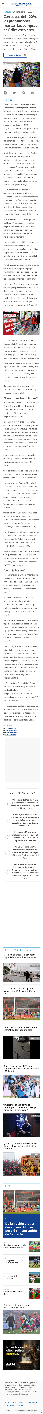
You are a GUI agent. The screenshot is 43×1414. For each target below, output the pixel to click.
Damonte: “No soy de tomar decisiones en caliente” (17, 1306)
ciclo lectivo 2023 (11, 731)
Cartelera (21, 1402)
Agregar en (16, 55)
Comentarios (9, 100)
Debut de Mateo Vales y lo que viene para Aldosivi (14, 1246)
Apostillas (7, 1242)
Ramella (35, 1116)
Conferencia (33, 1312)
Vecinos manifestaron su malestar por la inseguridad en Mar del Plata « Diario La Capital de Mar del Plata (22, 836)
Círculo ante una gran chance (12, 1292)
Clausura (8, 1219)
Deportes (34, 1077)
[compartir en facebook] (7, 93)
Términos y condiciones (14, 1405)
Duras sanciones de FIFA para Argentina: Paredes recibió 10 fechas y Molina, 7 (21, 1068)
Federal (6, 1289)
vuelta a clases (10, 735)
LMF (4, 1258)
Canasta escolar (11, 728)
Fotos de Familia (11, 1402)
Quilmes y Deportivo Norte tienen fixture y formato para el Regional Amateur (20, 1146)
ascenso (35, 1155)
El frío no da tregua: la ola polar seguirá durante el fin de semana (19, 956)
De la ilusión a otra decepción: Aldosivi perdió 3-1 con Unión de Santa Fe (19, 991)
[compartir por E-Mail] (35, 93)
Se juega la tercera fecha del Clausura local (14, 1261)
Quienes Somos (31, 1402)
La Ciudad (7, 12)
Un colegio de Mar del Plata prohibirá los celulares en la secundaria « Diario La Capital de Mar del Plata (23, 804)
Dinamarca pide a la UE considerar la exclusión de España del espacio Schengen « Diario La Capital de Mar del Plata (23, 852)
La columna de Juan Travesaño (11, 1277)
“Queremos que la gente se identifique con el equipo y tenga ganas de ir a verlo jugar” (19, 1107)
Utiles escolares (11, 733)
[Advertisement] (21, 760)
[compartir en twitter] (17, 93)
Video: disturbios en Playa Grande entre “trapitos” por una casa (20, 1028)
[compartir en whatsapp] (26, 93)
